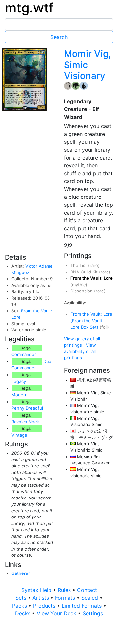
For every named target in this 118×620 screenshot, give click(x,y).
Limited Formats (82, 605)
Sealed (90, 597)
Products (45, 605)
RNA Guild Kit (84, 271)
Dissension (82, 290)
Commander (23, 354)
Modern (19, 394)
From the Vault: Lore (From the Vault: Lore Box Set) (91, 320)
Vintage (19, 435)
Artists (41, 597)
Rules (65, 590)
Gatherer (20, 573)
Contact (87, 590)
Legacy (18, 381)
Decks (23, 613)
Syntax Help (37, 590)
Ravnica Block (25, 421)
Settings (93, 613)
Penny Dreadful (27, 408)
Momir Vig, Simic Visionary (87, 64)
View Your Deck (57, 613)
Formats (66, 597)
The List (79, 265)
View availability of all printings (80, 351)
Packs (20, 605)
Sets (21, 597)
